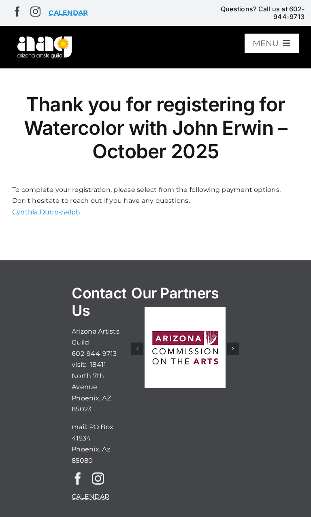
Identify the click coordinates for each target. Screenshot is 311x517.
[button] (137, 349)
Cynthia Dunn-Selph (46, 212)
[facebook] (17, 11)
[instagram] (35, 11)
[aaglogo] (43, 38)
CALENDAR (90, 496)
